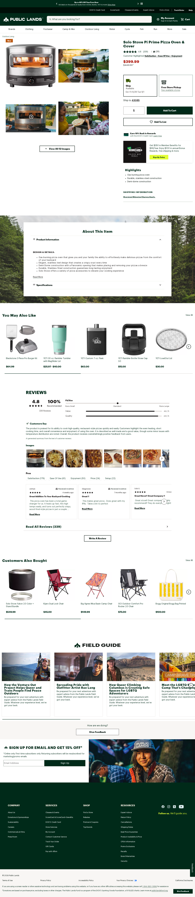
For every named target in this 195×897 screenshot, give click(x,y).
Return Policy (126, 817)
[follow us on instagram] (170, 807)
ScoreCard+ (115, 10)
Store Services (51, 827)
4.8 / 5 (166, 416)
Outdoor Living (92, 29)
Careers (11, 827)
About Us (11, 812)
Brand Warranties (128, 856)
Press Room (12, 837)
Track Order (179, 10)
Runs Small (70, 406)
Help (191, 10)
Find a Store (164, 10)
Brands (12, 29)
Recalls (124, 851)
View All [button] (189, 315)
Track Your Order (52, 842)
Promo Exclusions (128, 846)
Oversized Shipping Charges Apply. (139, 197)
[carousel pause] (141, 4)
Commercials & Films (16, 832)
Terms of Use (7, 880)
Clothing (29, 29)
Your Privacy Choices (124, 880)
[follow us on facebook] (164, 807)
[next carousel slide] (138, 4)
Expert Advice (149, 10)
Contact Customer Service (56, 837)
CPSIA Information (128, 842)
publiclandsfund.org (160, 890)
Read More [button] (38, 277)
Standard (117, 406)
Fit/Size (69, 400)
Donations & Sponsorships (18, 817)
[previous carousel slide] (57, 4)
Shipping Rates (127, 827)
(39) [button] (157, 52)
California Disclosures (184, 880)
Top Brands (87, 827)
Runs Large (164, 406)
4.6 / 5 (166, 411)
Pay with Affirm (51, 851)
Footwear (48, 29)
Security (124, 861)
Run (156, 29)
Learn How (157, 136)
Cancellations (126, 822)
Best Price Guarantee (129, 832)
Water (112, 29)
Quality (68, 416)
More (170, 29)
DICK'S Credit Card (98, 10)
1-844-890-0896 (149, 886)
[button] (57, 149)
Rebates (86, 817)
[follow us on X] (175, 807)
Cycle (127, 29)
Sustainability (13, 822)
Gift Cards (50, 846)
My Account (50, 832)
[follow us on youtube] (181, 807)
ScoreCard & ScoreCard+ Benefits (59, 817)
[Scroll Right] (162, 459)
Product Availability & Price (131, 837)
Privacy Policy (45, 880)
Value (68, 411)
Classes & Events (132, 10)
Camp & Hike (69, 29)
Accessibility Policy (86, 880)
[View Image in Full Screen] (31, 66)
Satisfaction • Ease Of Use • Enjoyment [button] (163, 56)
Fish (142, 29)
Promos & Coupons (90, 822)
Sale (184, 29)
